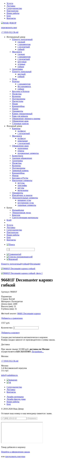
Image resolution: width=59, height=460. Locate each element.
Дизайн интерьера (15, 397)
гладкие (21, 54)
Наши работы (13, 13)
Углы (14, 79)
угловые (21, 64)
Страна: (4, 299)
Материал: (6, 301)
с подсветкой (24, 47)
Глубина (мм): (7, 309)
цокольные (23, 141)
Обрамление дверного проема (26, 118)
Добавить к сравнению (12, 318)
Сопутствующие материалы (25, 217)
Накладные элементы (22, 180)
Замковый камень (20, 170)
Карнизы (16, 128)
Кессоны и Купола (20, 91)
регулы (21, 188)
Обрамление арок (20, 121)
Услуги (10, 3)
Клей (9, 220)
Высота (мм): (7, 306)
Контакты (11, 18)
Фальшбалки (18, 210)
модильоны (23, 190)
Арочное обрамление (22, 158)
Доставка (11, 6)
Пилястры (17, 94)
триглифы (22, 185)
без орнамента (24, 86)
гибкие (21, 66)
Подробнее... (38, 351)
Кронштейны (18, 106)
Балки (9, 207)
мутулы (21, 183)
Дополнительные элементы (25, 198)
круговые (22, 61)
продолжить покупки (15, 456)
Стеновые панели (20, 123)
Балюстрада (17, 156)
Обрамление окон (20, 146)
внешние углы (24, 200)
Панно (15, 109)
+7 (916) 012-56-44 (9, 32)
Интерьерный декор (16, 37)
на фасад (22, 131)
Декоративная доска (21, 212)
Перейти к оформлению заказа (15, 452)
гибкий (21, 49)
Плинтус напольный (21, 71)
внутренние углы (26, 203)
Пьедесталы (17, 101)
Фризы (15, 175)
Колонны (16, 96)
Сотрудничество (14, 8)
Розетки (15, 81)
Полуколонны (18, 99)
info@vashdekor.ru (9, 375)
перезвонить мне (9, 27)
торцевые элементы (27, 205)
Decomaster (35, 264)
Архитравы (17, 69)
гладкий (21, 42)
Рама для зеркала (20, 116)
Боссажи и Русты (20, 178)
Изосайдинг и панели (22, 195)
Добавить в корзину (10, 332)
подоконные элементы (28, 153)
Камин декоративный (22, 113)
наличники (23, 148)
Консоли (16, 215)
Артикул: (5, 292)
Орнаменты (17, 111)
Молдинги (17, 52)
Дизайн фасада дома (16, 399)
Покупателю (12, 11)
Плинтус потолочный (22, 39)
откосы (21, 151)
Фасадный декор (14, 126)
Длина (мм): (6, 304)
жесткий (22, 74)
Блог (9, 16)
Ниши (15, 104)
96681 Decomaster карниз (29, 313)
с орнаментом (24, 44)
